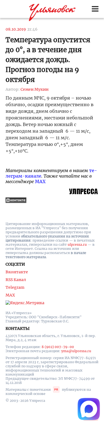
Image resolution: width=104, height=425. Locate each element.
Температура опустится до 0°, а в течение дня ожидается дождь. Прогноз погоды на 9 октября (48, 60)
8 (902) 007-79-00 (58, 347)
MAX (40, 181)
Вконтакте (17, 271)
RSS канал (16, 279)
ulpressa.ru (77, 244)
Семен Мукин (35, 89)
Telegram (15, 287)
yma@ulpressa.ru (76, 351)
